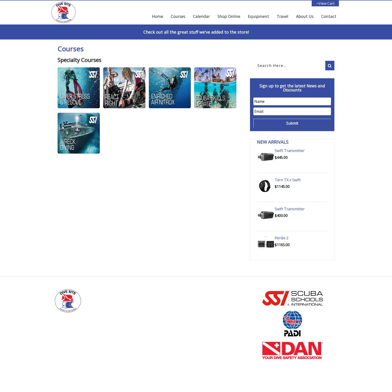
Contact (328, 16)
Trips (207, 338)
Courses (178, 16)
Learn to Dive (213, 303)
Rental (208, 332)
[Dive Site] (63, 12)
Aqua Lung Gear (215, 308)
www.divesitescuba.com (153, 327)
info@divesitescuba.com (153, 321)
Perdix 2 (281, 237)
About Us (305, 16)
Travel (282, 16)
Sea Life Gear (213, 314)
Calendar (201, 16)
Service (208, 326)
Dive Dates (211, 320)
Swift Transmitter (290, 150)
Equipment (258, 16)
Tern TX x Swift (288, 179)
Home (157, 16)
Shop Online (229, 16)
